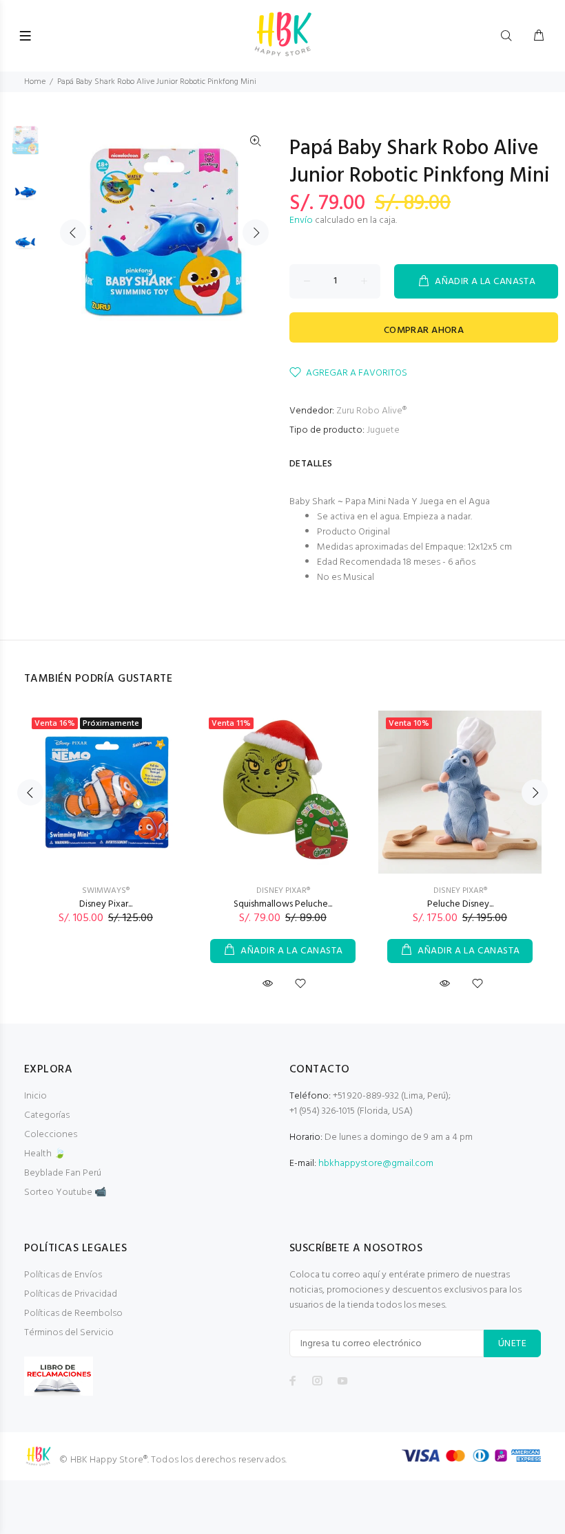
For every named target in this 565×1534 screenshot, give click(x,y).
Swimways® (106, 891)
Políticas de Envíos (63, 1275)
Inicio (35, 1096)
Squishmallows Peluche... (283, 904)
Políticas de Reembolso (73, 1313)
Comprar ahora (424, 330)
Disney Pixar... (105, 904)
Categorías (47, 1115)
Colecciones (50, 1135)
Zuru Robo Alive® (371, 411)
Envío (301, 220)
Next (256, 232)
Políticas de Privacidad (70, 1294)
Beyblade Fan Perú (62, 1173)
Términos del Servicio (69, 1333)
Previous (73, 232)
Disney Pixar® (283, 891)
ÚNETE (512, 1344)
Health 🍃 (44, 1154)
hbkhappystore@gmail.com (375, 1163)
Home (34, 82)
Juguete (383, 430)
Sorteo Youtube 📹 (65, 1192)
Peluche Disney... (460, 904)
